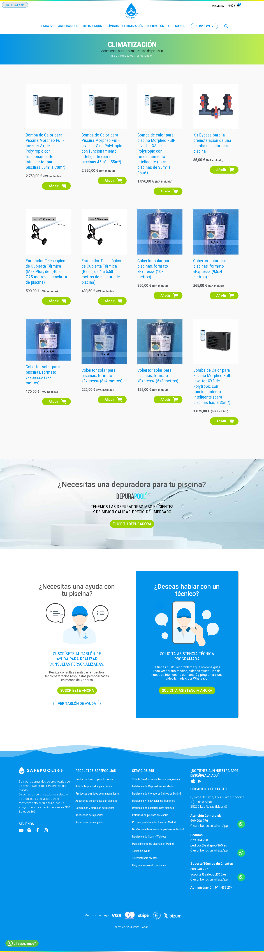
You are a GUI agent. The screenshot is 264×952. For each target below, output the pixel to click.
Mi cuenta (218, 5)
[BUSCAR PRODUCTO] (226, 26)
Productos (126, 55)
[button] (46, 26)
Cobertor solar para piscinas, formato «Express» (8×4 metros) (102, 375)
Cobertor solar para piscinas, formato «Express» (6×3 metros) (157, 375)
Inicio (114, 55)
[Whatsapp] (241, 824)
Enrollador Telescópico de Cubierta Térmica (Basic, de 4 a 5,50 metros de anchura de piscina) (101, 271)
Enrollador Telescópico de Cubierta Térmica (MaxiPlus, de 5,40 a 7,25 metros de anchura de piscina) (46, 271)
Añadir (54, 186)
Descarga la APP (15, 5)
